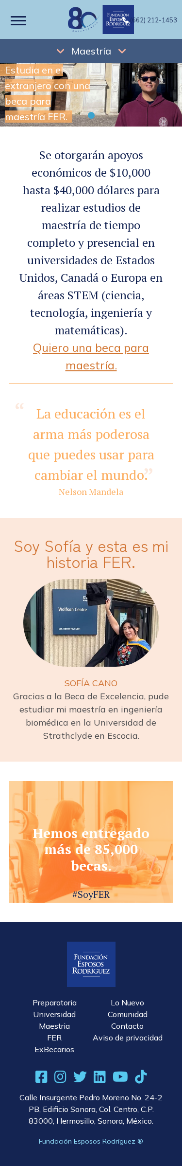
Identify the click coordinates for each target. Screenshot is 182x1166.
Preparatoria (55, 1002)
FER (54, 1037)
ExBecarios (54, 1049)
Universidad (54, 1014)
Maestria (54, 1026)
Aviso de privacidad (128, 1037)
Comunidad (128, 1014)
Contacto (127, 1026)
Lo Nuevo (127, 1002)
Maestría (91, 51)
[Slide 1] (91, 115)
